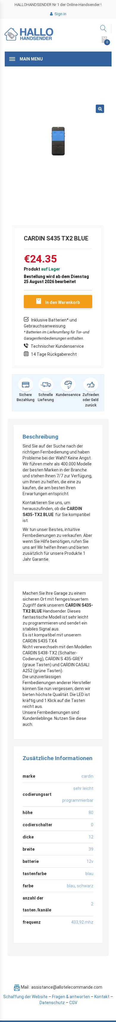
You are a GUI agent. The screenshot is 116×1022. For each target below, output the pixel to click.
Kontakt (101, 996)
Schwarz (85, 885)
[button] (100, 109)
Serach (104, 28)
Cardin (87, 776)
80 (91, 812)
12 (91, 837)
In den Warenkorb (62, 302)
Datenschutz (52, 1002)
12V (90, 861)
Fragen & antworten (71, 996)
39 (91, 849)
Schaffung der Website (25, 996)
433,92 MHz (82, 922)
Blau (89, 873)
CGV (73, 1002)
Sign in (60, 14)
